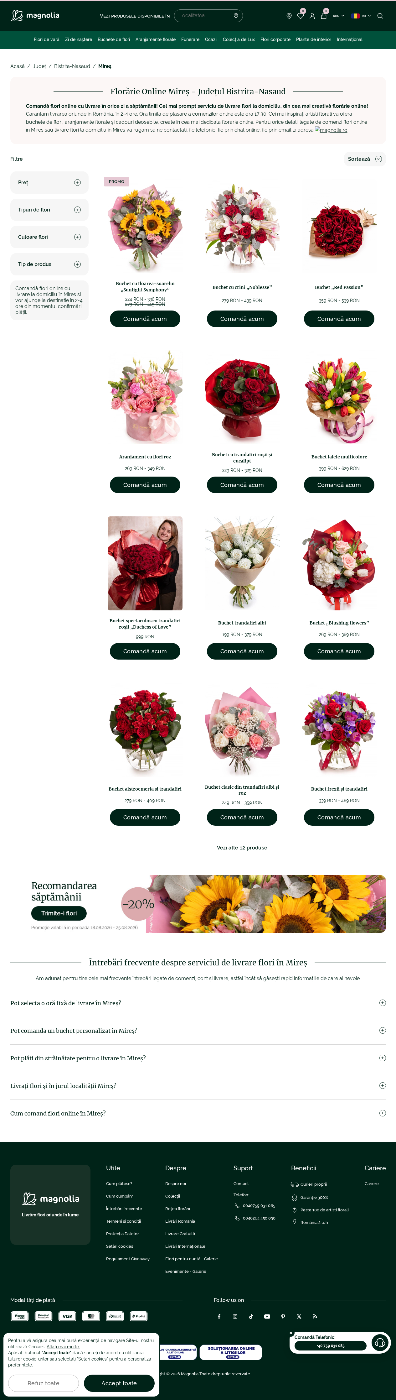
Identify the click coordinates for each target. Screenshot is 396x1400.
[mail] (331, 130)
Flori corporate (275, 39)
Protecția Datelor (122, 1233)
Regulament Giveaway (128, 1258)
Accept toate (119, 1383)
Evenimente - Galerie (185, 1271)
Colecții (172, 1196)
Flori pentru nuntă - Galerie (191, 1258)
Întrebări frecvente (124, 1208)
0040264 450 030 (259, 1218)
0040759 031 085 (259, 1205)
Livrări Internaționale (185, 1246)
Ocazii (211, 39)
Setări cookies (119, 1246)
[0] (301, 16)
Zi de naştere (78, 39)
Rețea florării (177, 1208)
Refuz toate (43, 1383)
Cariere (372, 1183)
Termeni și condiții (123, 1221)
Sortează (359, 159)
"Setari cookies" (92, 1358)
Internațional (350, 39)
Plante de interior (313, 39)
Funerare (190, 39)
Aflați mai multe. (63, 1346)
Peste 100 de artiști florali (325, 1210)
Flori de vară (46, 39)
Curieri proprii (314, 1184)
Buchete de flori (114, 39)
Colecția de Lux (239, 39)
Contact (241, 1183)
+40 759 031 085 (331, 1346)
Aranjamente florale (156, 39)
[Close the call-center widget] (291, 1333)
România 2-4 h (314, 1222)
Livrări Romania (180, 1221)
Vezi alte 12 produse (242, 848)
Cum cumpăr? (119, 1196)
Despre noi (175, 1183)
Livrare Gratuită (180, 1233)
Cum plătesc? (119, 1183)
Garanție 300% (314, 1197)
